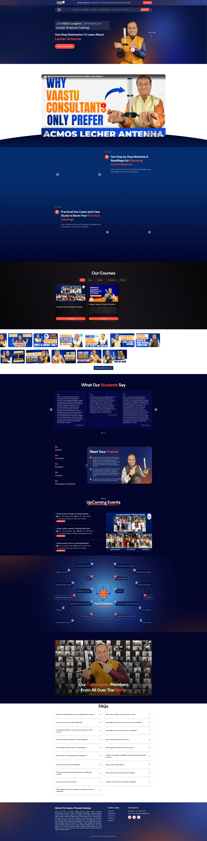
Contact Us (115, 9)
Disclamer (111, 820)
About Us (93, 9)
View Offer (147, 2)
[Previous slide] (57, 174)
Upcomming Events (104, 9)
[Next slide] (99, 174)
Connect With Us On (102, 368)
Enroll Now (71, 318)
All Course (76, 9)
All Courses (111, 818)
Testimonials (85, 9)
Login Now (145, 9)
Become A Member (65, 46)
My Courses (125, 9)
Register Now (61, 521)
